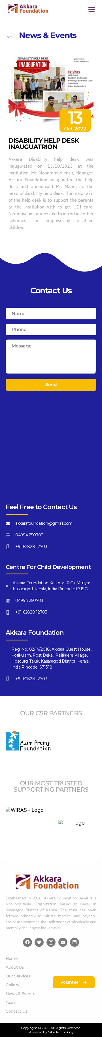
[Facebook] (27, 942)
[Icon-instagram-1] (51, 942)
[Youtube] (62, 942)
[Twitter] (39, 942)
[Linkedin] (74, 942)
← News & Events (41, 35)
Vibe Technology (61, 1032)
